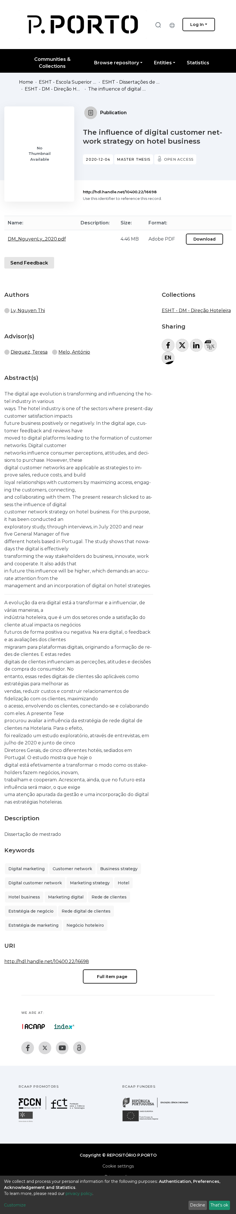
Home (26, 82)
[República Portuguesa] (158, 1107)
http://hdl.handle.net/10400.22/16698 (120, 191)
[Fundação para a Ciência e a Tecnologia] (52, 1108)
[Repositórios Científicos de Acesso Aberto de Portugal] (33, 1026)
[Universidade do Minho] (26, 1121)
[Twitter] (45, 1048)
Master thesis (133, 159)
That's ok (219, 1205)
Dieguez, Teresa (29, 352)
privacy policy (79, 1193)
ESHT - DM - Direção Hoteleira (53, 89)
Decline (197, 1205)
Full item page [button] (111, 976)
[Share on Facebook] (168, 345)
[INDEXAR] (64, 1026)
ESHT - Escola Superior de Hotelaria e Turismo (67, 82)
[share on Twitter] (182, 345)
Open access (178, 159)
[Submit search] (158, 24)
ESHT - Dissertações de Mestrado (131, 82)
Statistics (198, 62)
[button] (173, 24)
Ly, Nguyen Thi (28, 310)
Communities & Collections (52, 63)
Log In (197, 24)
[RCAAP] (79, 1048)
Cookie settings (118, 1166)
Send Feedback (29, 263)
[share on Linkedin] (196, 345)
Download (204, 239)
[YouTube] (62, 1048)
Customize (15, 1205)
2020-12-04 (98, 159)
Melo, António (74, 352)
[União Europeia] (143, 1121)
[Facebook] (27, 1048)
